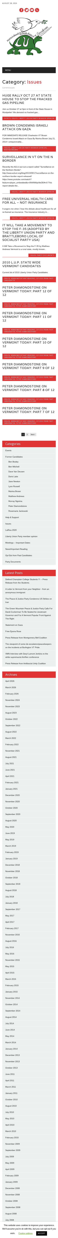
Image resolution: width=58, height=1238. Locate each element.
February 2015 (12, 985)
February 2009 (12, 1175)
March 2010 (10, 1131)
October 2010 (11, 1099)
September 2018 (12, 884)
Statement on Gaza (14, 625)
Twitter (26, 10)
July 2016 (9, 947)
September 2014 (12, 1011)
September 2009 (12, 1150)
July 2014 (9, 1023)
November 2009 (12, 1144)
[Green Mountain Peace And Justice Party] (29, 60)
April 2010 (9, 1125)
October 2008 (11, 1201)
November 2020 (12, 801)
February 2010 (12, 1137)
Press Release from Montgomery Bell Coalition (26, 638)
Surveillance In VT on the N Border (27, 158)
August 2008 (11, 1213)
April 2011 (9, 1080)
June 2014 (10, 1030)
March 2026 (10, 687)
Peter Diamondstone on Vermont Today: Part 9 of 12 (28, 366)
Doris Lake (13, 476)
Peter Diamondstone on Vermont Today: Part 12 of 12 (27, 291)
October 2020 (11, 808)
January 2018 (11, 903)
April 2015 (9, 973)
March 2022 (10, 738)
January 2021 (11, 789)
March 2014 (10, 1042)
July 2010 (9, 1112)
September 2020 (12, 814)
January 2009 (11, 1182)
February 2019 (12, 852)
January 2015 (11, 992)
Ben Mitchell (13, 467)
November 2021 (12, 751)
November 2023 (12, 706)
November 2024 (12, 700)
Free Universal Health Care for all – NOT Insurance (27, 200)
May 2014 (9, 1036)
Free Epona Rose (13, 631)
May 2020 (9, 827)
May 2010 (9, 1118)
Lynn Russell (14, 486)
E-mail (32, 10)
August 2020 (11, 820)
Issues (14, 118)
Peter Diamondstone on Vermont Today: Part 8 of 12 (28, 388)
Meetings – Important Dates (17, 543)
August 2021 (11, 757)
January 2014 (11, 1049)
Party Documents (45, 255)
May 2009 (9, 1163)
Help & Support (12, 517)
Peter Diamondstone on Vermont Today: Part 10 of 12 (27, 342)
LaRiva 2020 (11, 530)
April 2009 (9, 1169)
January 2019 (11, 858)
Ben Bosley (13, 462)
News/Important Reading (23, 278)
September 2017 (12, 909)
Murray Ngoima (15, 501)
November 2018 (12, 871)
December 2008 (12, 1188)
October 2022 (11, 719)
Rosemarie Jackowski (18, 511)
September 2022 (12, 725)
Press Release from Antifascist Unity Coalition (25, 663)
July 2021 (9, 763)
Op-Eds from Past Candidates (18, 555)
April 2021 (9, 776)
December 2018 (12, 865)
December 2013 (12, 1055)
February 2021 (12, 782)
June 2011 (10, 1074)
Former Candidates (14, 457)
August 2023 (11, 713)
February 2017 (12, 928)
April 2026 (9, 681)
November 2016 (12, 935)
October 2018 (11, 877)
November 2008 (12, 1194)
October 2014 (11, 1004)
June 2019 (10, 833)
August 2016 (11, 941)
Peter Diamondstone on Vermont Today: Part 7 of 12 (28, 410)
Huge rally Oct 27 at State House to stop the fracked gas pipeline (27, 99)
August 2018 (11, 890)
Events (7, 118)
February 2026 (12, 694)
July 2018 (9, 896)
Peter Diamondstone (26, 306)
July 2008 (9, 1220)
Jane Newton (14, 481)
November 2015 (12, 960)
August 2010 (11, 1106)
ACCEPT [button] (41, 1233)
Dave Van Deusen (16, 471)
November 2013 (12, 1061)
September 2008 (12, 1207)
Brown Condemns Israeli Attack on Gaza (25, 127)
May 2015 (9, 966)
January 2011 (11, 1093)
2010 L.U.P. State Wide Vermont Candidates (21, 264)
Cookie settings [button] (25, 1233)
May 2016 (9, 954)
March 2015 (10, 979)
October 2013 (11, 1068)
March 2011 (10, 1087)
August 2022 (11, 732)
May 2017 (9, 916)
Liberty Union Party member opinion (36, 118)
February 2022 (12, 744)
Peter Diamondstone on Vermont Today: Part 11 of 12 (27, 316)
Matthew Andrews (16, 496)
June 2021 (10, 770)
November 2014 (12, 998)
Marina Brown (11, 150)
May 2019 (9, 839)
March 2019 (10, 846)
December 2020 (12, 795)
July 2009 (9, 1156)
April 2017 (9, 922)
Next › (33, 434)
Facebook (21, 10)
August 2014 (11, 1017)
